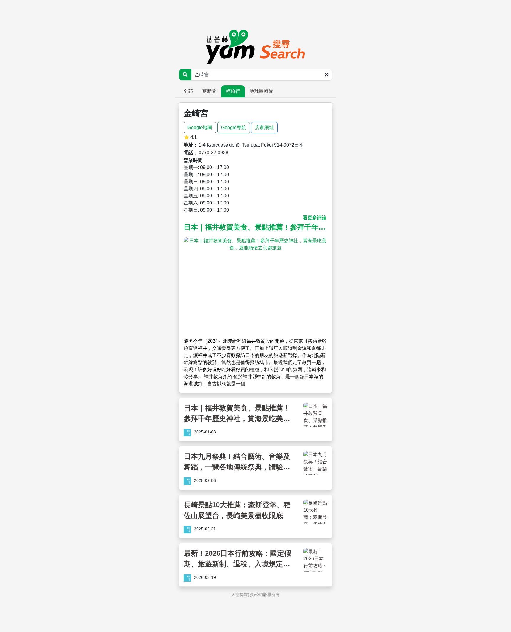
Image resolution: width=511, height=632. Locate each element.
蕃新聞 (209, 91)
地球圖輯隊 (261, 91)
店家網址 (264, 127)
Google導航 (233, 127)
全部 (188, 91)
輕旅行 (233, 91)
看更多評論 (314, 217)
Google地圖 (199, 127)
